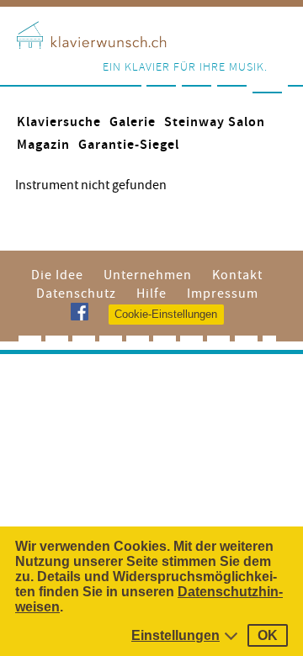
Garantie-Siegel (128, 145)
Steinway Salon (214, 122)
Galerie (132, 122)
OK (268, 635)
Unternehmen (148, 275)
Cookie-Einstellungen (165, 314)
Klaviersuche (59, 122)
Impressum (222, 293)
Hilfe (151, 293)
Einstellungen (175, 635)
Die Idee (57, 275)
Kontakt (237, 275)
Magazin (43, 145)
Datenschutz (76, 293)
